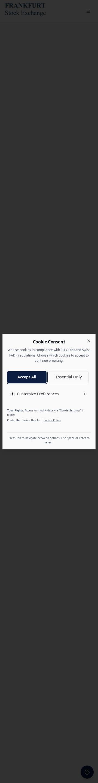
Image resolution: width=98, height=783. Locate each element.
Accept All (26, 376)
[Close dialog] (89, 340)
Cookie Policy (52, 420)
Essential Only (69, 376)
